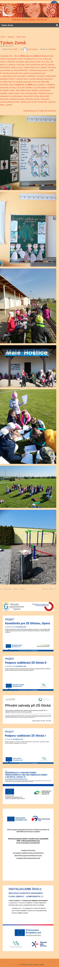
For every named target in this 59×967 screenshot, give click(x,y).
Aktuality (11, 37)
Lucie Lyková (32, 49)
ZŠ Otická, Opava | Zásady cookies (32, 964)
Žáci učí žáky (47, 589)
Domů (3, 37)
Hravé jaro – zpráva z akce (14, 589)
